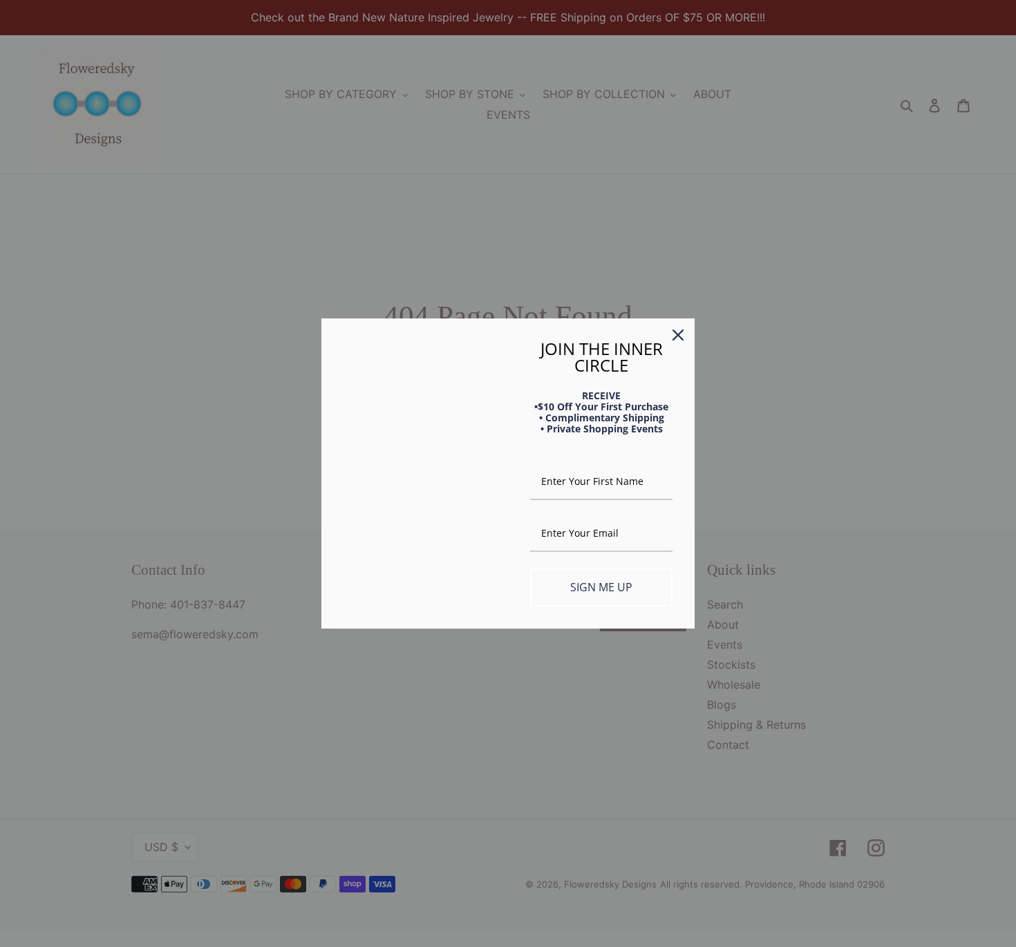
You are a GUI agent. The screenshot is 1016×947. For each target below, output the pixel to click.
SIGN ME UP (601, 587)
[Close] (678, 335)
